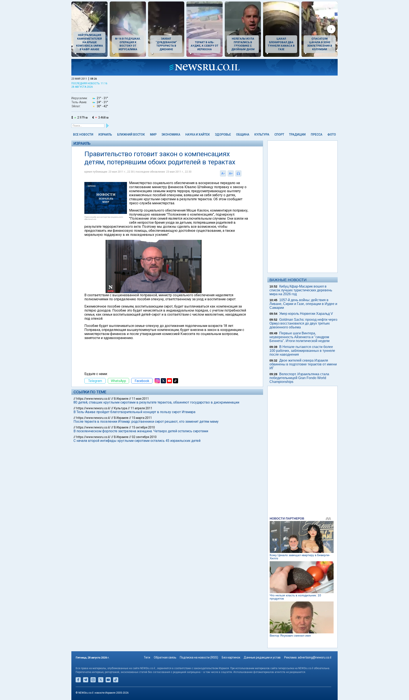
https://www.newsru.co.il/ (93, 398)
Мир (153, 134)
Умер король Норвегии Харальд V (306, 313)
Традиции (297, 134)
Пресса (316, 134)
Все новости (83, 134)
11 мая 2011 (140, 398)
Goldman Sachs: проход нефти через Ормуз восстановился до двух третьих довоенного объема (303, 323)
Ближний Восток (131, 134)
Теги (147, 657)
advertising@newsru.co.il (314, 657)
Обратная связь (165, 657)
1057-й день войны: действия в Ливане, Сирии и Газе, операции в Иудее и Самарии (303, 303)
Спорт (279, 134)
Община (242, 134)
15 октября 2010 (143, 427)
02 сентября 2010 (144, 437)
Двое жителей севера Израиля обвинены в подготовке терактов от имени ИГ (303, 364)
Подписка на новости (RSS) (199, 657)
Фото (331, 134)
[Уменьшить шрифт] (223, 173)
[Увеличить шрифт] (231, 173)
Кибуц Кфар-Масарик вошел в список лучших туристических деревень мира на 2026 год (300, 290)
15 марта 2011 (142, 417)
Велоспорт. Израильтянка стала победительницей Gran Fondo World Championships (299, 378)
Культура (261, 134)
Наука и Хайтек (197, 134)
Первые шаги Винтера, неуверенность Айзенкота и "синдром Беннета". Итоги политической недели (299, 337)
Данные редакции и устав (262, 657)
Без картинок (231, 657)
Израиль (105, 134)
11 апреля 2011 (141, 408)
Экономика (170, 134)
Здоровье (223, 134)
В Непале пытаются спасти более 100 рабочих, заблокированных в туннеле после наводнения (302, 350)
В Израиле (121, 398)
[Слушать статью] (242, 173)
